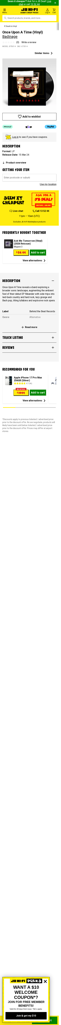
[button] (10, 11)
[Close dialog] (45, 992)
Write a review (28, 42)
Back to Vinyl (11, 26)
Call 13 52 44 (42, 211)
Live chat (18, 211)
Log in (15, 137)
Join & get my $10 (26, 1015)
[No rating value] (9, 42)
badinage (9, 36)
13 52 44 (35, 4)
